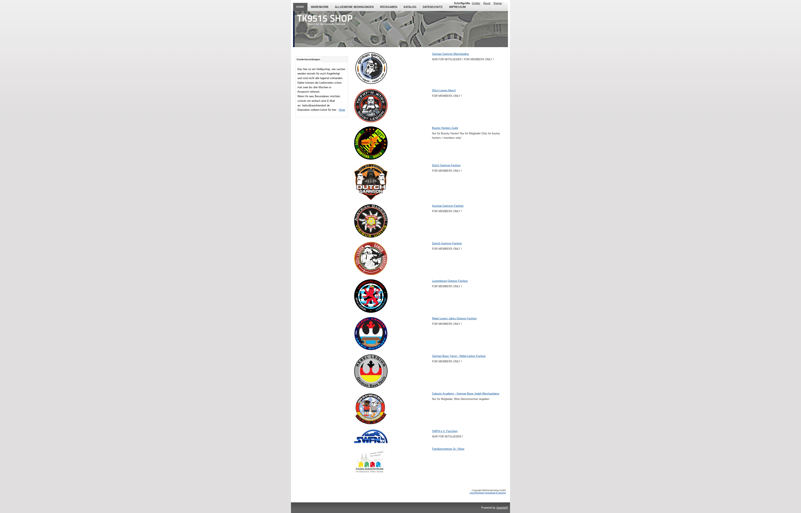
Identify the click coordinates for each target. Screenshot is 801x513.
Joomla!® (502, 507)
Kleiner (498, 3)
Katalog (410, 7)
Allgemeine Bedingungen (354, 7)
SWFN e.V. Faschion (444, 431)
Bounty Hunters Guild (445, 128)
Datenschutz (433, 7)
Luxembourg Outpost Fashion (450, 280)
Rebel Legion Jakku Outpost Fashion (454, 318)
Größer (476, 3)
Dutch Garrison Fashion (446, 165)
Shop (342, 109)
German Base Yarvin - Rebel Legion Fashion (459, 356)
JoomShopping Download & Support (488, 493)
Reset (486, 3)
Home (300, 7)
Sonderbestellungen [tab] (308, 59)
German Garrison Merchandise (450, 53)
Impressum (457, 7)
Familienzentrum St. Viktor (448, 448)
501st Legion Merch (444, 90)
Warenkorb (319, 7)
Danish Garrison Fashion (447, 243)
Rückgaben (388, 7)
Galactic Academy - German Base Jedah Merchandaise (465, 393)
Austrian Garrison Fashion (447, 205)
